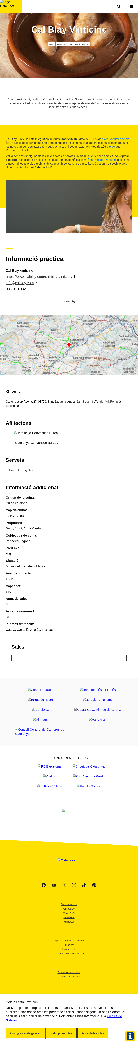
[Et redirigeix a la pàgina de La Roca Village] (49, 786)
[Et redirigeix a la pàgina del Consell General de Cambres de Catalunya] (40, 732)
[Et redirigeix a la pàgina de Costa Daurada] (40, 690)
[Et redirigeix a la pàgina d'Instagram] (74, 885)
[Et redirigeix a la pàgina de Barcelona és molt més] (98, 690)
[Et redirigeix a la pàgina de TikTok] (84, 885)
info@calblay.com (20, 283)
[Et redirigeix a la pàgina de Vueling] (49, 776)
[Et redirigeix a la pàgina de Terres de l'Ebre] (40, 700)
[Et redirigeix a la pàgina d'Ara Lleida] (40, 710)
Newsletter (69, 917)
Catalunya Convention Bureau (69, 953)
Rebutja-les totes (61, 1033)
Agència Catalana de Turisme (69, 940)
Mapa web (69, 921)
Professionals (69, 949)
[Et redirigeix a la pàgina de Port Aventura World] (89, 776)
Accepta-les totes (93, 1033)
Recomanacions (69, 904)
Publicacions (69, 908)
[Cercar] (118, 6)
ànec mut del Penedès (102, 159)
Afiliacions (69, 945)
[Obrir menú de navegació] (131, 6)
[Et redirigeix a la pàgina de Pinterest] (94, 885)
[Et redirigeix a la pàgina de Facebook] (44, 885)
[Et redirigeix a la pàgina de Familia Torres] (88, 786)
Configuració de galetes (25, 1033)
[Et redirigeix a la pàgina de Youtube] (54, 885)
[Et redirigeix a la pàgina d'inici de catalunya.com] (69, 864)
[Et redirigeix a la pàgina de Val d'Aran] (98, 720)
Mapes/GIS (69, 913)
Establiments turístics (69, 972)
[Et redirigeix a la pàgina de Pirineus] (40, 720)
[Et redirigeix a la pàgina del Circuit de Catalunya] (89, 766)
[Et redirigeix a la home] (11, 6)
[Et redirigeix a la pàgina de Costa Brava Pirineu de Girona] (97, 710)
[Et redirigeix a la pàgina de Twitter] (64, 885)
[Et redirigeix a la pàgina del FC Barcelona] (49, 766)
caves (111, 146)
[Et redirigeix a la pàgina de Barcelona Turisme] (98, 700)
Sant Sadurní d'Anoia (115, 139)
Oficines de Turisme (69, 976)
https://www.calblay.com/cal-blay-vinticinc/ (39, 277)
